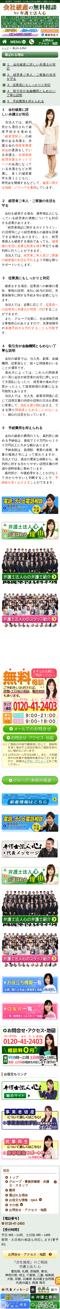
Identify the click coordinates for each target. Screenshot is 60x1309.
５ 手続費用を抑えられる (25, 101)
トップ (5, 48)
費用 (12, 1190)
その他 (14, 1205)
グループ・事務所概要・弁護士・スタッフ (29, 1183)
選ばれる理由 (18, 1195)
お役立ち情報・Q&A (23, 1200)
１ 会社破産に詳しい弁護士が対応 (31, 66)
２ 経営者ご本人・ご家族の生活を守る (31, 76)
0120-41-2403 (15, 1223)
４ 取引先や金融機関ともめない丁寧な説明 (31, 93)
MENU (16, 42)
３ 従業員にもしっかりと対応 (29, 85)
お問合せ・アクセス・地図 (28, 1210)
